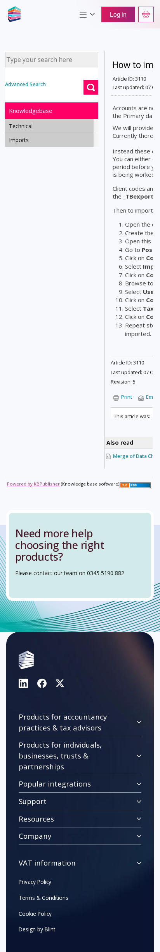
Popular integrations (55, 783)
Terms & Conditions (43, 897)
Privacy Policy (35, 881)
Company (35, 836)
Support (33, 801)
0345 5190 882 (105, 573)
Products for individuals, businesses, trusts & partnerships (60, 755)
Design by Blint (37, 929)
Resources (36, 819)
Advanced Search (25, 84)
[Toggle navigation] (87, 14)
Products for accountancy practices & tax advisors (63, 722)
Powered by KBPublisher (33, 484)
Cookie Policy (35, 913)
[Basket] (146, 14)
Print (126, 396)
